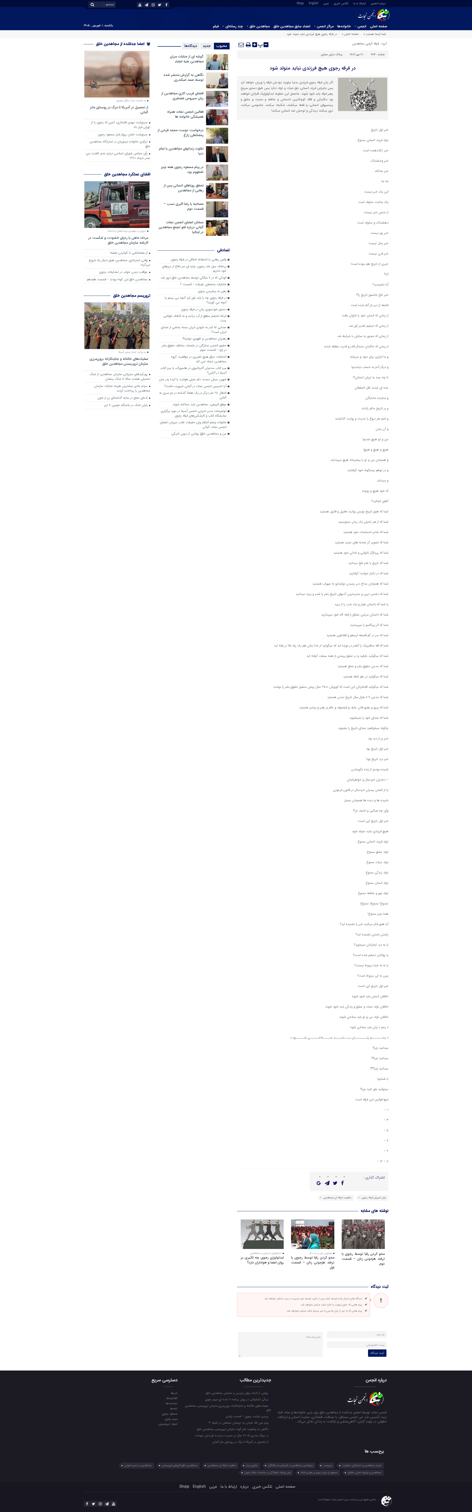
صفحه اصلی (378, 26)
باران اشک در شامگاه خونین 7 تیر (126, 405)
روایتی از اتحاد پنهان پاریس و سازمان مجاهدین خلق (237, 1393)
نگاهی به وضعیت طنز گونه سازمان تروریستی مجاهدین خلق (233, 1429)
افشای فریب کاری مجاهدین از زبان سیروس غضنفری (182, 96)
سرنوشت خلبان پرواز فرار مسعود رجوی (123, 134)
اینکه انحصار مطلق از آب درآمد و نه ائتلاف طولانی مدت (194, 318)
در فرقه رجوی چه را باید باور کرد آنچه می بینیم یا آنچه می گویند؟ (195, 300)
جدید (206, 46)
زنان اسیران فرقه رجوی (374, 1198)
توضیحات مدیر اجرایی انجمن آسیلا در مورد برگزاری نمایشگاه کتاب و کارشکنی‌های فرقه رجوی (193, 413)
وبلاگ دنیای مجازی (331, 55)
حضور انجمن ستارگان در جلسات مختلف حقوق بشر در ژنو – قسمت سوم (194, 348)
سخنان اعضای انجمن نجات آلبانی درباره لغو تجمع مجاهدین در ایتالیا (181, 227)
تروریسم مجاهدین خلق (131, 296)
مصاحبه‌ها (171, 1403)
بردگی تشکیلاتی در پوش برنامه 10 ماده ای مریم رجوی (237, 1399)
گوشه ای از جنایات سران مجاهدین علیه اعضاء (187, 59)
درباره (244, 1487)
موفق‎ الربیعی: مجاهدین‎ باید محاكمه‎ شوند (199, 404)
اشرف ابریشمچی (167, 1424)
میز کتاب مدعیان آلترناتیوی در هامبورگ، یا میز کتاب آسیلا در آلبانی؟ (193, 370)
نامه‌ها (173, 1408)
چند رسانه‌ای (234, 26)
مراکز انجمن (325, 26)
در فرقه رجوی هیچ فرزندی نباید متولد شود (313, 68)
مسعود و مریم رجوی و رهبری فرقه (319, 1472)
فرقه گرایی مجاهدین (365, 43)
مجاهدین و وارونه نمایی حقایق (364, 1472)
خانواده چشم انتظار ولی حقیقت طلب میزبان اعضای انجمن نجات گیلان (193, 425)
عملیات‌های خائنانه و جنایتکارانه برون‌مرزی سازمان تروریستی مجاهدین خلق (118, 361)
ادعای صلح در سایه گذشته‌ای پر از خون (122, 398)
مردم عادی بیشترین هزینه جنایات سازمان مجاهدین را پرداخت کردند (122, 388)
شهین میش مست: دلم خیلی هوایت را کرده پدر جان (192, 379)
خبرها (174, 1393)
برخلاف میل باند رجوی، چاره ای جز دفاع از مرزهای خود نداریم (194, 269)
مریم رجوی (171, 1418)
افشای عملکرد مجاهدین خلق (127, 174)
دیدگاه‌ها (190, 46)
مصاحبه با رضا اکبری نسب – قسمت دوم (183, 206)
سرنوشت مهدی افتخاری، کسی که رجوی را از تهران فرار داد (120, 125)
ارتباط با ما (359, 3)
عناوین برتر (252, 1465)
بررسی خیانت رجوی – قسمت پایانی (247, 1416)
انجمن (361, 26)
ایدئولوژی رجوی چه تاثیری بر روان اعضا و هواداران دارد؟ (262, 1260)
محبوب (221, 46)
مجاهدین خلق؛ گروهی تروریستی (179, 1465)
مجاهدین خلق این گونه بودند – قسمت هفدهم (117, 279)
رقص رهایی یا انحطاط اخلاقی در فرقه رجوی (198, 259)
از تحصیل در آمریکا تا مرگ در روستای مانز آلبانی (119, 110)
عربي (326, 3)
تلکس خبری (341, 3)
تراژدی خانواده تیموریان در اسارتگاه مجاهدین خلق (119, 144)
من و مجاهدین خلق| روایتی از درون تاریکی (198, 434)
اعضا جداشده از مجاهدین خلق (121, 44)
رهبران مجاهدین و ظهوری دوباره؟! (204, 338)
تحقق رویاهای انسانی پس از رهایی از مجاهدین (184, 188)
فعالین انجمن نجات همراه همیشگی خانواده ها (185, 114)
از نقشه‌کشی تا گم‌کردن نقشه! (129, 253)
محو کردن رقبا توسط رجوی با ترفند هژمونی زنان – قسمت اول (312, 1262)
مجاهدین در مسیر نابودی (138, 1465)
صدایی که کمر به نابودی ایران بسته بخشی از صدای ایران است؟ (193, 330)
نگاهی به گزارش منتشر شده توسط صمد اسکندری (183, 77)
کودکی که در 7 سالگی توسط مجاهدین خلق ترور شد (193, 278)
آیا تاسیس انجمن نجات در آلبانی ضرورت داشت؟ (195, 386)
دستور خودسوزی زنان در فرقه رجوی (203, 309)
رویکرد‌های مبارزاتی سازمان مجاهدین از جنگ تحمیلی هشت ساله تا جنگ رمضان (120, 376)
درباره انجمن (378, 3)
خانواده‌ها (344, 26)
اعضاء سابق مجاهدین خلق (291, 26)
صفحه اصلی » (350, 34)
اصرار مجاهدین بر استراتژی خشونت (361, 1465)
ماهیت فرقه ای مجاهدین (337, 1198)
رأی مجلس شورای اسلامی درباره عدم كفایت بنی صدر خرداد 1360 (118, 156)
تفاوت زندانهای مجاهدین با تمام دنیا (181, 151)
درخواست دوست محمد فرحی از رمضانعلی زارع (181, 132)
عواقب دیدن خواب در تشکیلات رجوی (123, 272)
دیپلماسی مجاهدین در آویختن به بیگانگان (290, 1465)
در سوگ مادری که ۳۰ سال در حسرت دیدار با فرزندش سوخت (232, 1435)
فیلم (216, 26)
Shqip (300, 3)
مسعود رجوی (169, 1413)
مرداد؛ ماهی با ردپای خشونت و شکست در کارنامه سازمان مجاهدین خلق (118, 240)
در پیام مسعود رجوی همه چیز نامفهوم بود (182, 169)
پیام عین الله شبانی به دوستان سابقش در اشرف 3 (238, 1422)
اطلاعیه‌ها (171, 1398)
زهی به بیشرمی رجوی (212, 291)
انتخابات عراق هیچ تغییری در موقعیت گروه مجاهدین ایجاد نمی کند (198, 359)
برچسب (327, 1465)
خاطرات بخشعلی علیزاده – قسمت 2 (203, 284)
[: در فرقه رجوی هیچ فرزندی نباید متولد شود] (241, 44)
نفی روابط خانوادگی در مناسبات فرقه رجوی (268, 1472)
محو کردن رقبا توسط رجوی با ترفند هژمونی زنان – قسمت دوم (363, 1258)
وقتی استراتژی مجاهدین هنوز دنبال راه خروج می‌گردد (119, 262)
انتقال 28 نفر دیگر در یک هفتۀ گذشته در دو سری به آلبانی (192, 395)
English (313, 3)
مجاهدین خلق (260, 26)
